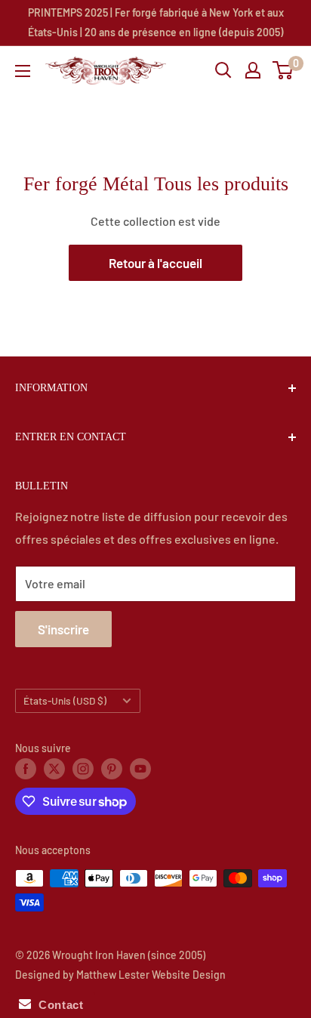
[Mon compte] (252, 70)
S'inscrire (63, 629)
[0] (283, 70)
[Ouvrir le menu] (22, 71)
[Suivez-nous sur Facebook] (25, 768)
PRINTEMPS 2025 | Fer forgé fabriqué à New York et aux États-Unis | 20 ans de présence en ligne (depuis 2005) (156, 22)
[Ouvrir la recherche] (223, 70)
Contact (57, 1004)
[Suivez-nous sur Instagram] (83, 768)
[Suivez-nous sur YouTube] (140, 768)
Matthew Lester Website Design (151, 974)
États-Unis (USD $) (64, 700)
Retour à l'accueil (155, 262)
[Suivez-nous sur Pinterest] (111, 768)
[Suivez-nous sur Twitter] (54, 768)
